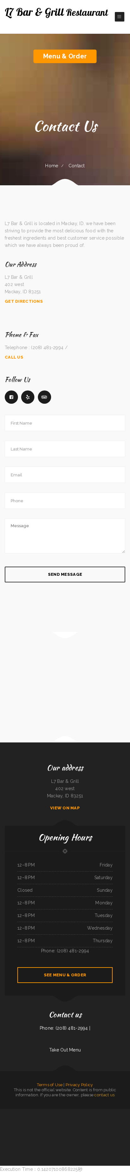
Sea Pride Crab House (111, 1112)
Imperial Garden (4, 1119)
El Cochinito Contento (86, 1119)
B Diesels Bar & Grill (39, 1112)
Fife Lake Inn (33, 1119)
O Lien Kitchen (103, 1112)
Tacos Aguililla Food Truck (14, 1112)
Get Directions (24, 301)
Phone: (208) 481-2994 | (65, 1028)
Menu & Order (65, 56)
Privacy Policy (79, 1084)
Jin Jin (75, 1112)
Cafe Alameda (93, 1119)
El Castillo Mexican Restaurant (122, 1112)
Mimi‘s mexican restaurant (82, 1112)
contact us (104, 1095)
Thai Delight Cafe (77, 1119)
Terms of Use (49, 1084)
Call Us (14, 357)
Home (51, 165)
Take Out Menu (65, 1049)
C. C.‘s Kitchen (46, 1119)
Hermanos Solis (40, 1119)
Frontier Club (100, 1119)
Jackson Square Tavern (24, 1112)
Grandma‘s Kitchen (12, 1119)
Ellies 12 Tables (19, 1119)
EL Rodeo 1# (71, 1119)
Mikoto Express (69, 1112)
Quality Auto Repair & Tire (109, 1119)
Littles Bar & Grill (4, 1112)
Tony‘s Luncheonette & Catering (93, 1112)
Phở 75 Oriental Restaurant (120, 1119)
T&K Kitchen (32, 1112)
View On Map (65, 808)
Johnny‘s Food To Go (64, 1119)
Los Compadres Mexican (54, 1119)
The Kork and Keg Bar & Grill (50, 1112)
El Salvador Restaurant (60, 1112)
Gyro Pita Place (26, 1119)
